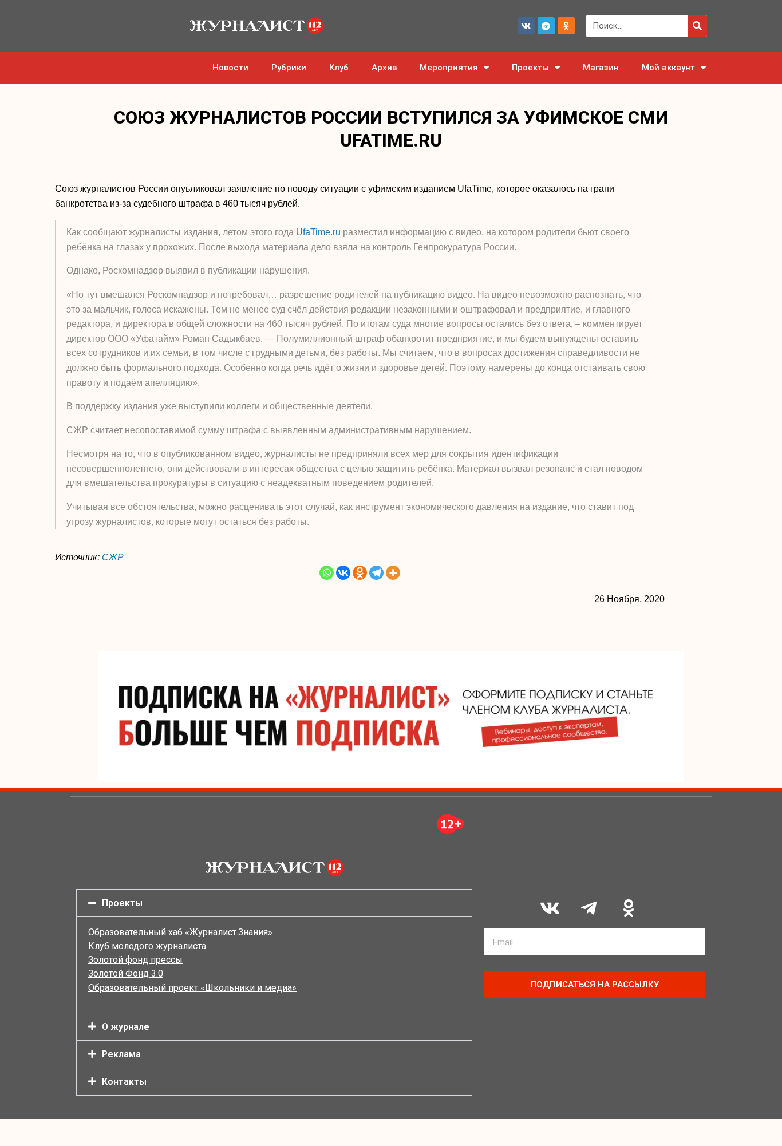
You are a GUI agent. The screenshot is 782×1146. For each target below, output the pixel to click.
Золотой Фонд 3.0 (125, 973)
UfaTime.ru (318, 232)
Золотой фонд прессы (135, 959)
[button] (274, 903)
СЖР (113, 557)
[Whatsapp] (326, 573)
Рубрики (288, 67)
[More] (393, 573)
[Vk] (526, 25)
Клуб (339, 67)
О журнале (125, 1026)
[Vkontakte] (343, 573)
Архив (384, 67)
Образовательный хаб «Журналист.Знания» (180, 932)
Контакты (124, 1081)
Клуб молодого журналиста (147, 945)
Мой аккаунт (668, 67)
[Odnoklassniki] (566, 25)
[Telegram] (546, 25)
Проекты (530, 67)
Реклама (121, 1054)
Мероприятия (449, 67)
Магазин (601, 67)
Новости (230, 67)
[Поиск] (697, 26)
